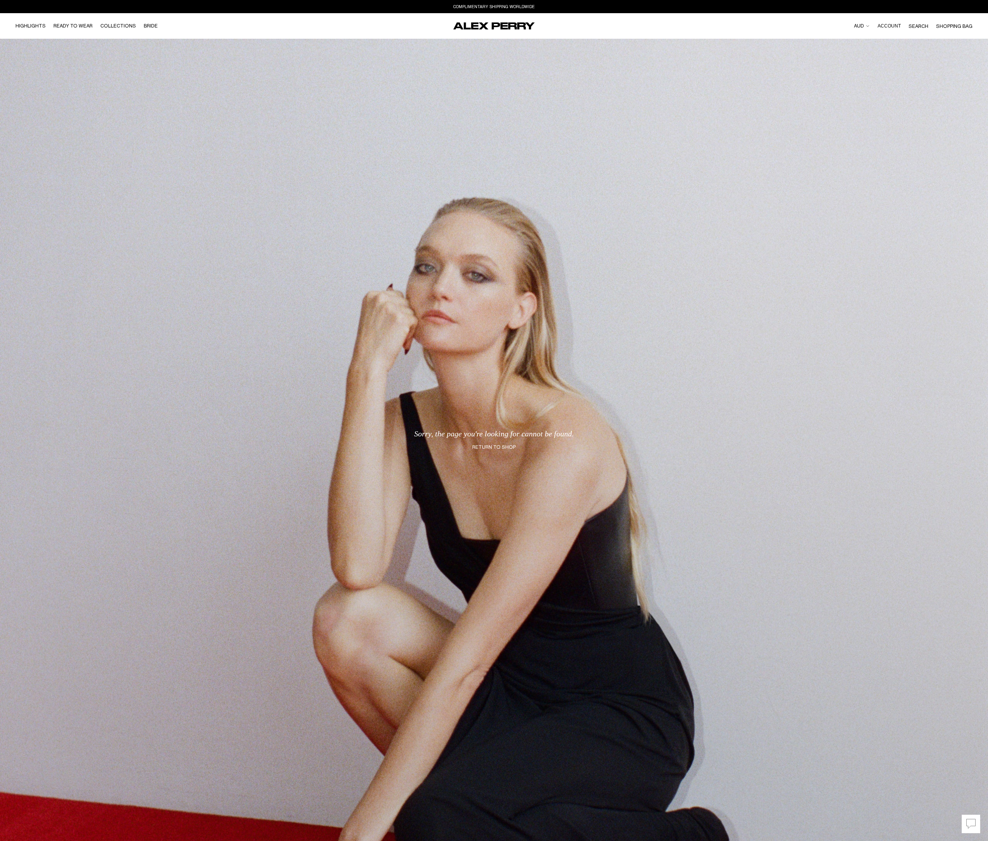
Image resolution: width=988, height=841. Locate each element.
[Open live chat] (971, 824)
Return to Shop (494, 447)
